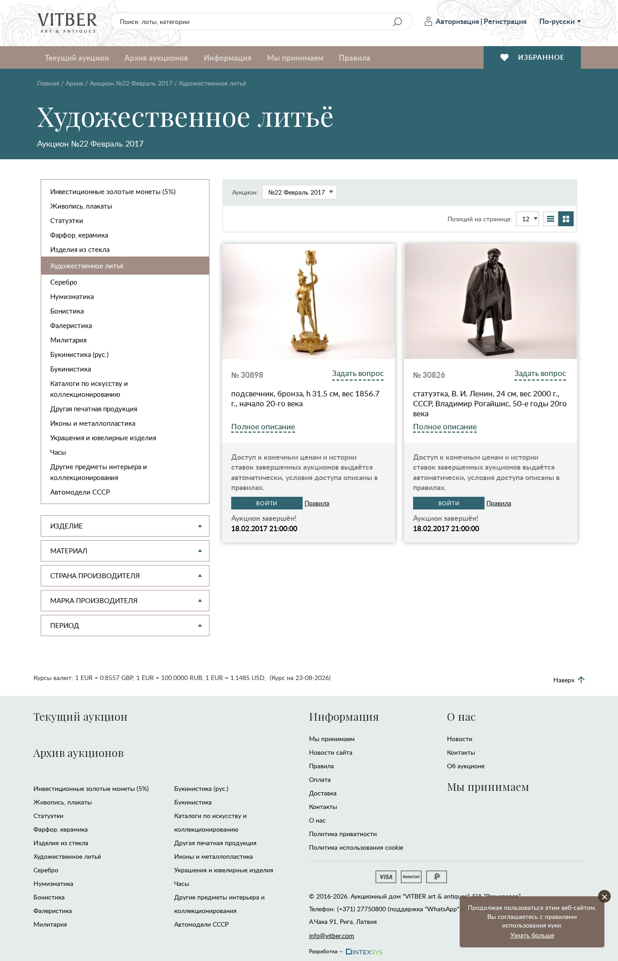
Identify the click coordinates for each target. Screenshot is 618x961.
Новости (459, 738)
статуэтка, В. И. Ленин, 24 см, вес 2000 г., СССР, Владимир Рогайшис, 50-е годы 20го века (490, 404)
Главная (48, 83)
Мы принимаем (332, 738)
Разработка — (326, 949)
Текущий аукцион (80, 716)
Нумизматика (72, 296)
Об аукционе (466, 765)
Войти (267, 503)
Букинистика (70, 368)
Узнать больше (532, 935)
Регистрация (505, 21)
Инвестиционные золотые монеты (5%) (113, 191)
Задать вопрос (358, 373)
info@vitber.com (331, 935)
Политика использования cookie (356, 847)
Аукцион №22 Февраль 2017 (131, 83)
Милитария (68, 339)
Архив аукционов (78, 752)
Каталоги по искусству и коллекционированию (89, 389)
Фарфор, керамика (79, 234)
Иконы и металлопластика (92, 423)
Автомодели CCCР (80, 491)
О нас (317, 820)
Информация (344, 716)
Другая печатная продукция (93, 408)
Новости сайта (330, 752)
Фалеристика (71, 325)
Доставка (323, 793)
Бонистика (67, 310)
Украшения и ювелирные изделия (103, 437)
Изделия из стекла (79, 249)
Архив (74, 83)
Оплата (320, 779)
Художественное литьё (87, 265)
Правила (355, 57)
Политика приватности (343, 833)
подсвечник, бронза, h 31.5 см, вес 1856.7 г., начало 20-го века (305, 399)
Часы (58, 452)
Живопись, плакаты (81, 205)
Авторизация (457, 21)
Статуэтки (66, 220)
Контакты (323, 806)
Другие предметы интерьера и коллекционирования (98, 472)
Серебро (63, 281)
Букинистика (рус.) (79, 354)
